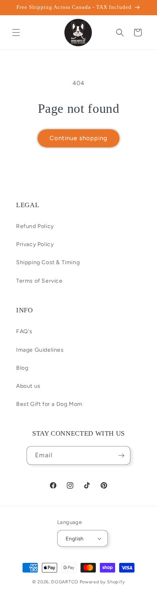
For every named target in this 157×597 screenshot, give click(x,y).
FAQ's (24, 331)
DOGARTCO (64, 582)
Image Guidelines (40, 349)
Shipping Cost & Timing (48, 262)
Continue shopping (78, 138)
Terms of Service (39, 280)
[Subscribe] (121, 455)
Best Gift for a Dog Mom (49, 404)
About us (28, 386)
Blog (22, 368)
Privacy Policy (35, 244)
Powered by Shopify (102, 582)
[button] (16, 32)
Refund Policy (35, 226)
